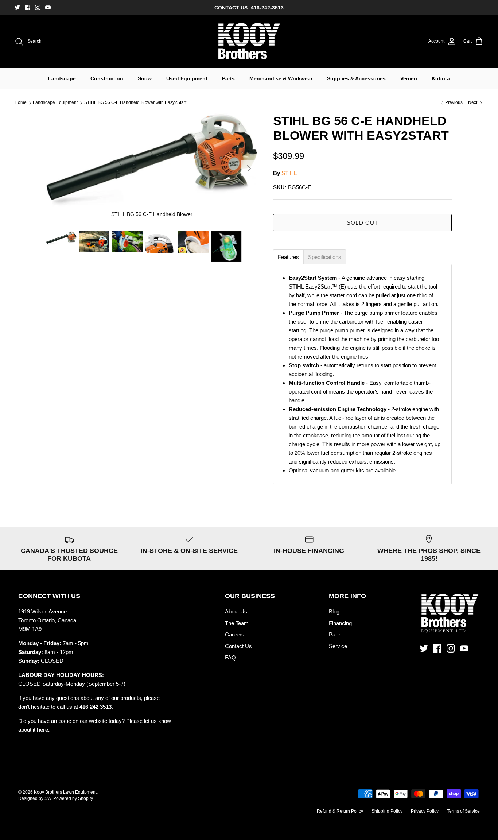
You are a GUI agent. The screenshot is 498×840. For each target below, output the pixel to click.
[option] (151, 168)
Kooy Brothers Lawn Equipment (65, 792)
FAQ (230, 657)
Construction (106, 78)
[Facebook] (27, 7)
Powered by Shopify (73, 798)
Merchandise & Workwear (280, 78)
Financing (340, 623)
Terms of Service (463, 811)
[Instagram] (37, 7)
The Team (237, 623)
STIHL (289, 173)
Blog (334, 611)
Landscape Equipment (55, 102)
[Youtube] (48, 7)
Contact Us (238, 646)
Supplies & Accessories (356, 78)
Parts (228, 78)
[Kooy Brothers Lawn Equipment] (249, 42)
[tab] (288, 256)
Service (338, 646)
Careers (234, 634)
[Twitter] (17, 7)
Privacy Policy (425, 811)
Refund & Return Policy (340, 811)
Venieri (408, 78)
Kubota (441, 78)
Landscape (62, 78)
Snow (145, 78)
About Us (236, 611)
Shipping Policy (386, 811)
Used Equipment (186, 78)
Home (21, 102)
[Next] (249, 168)
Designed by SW (34, 798)
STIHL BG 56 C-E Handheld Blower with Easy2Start (135, 102)
